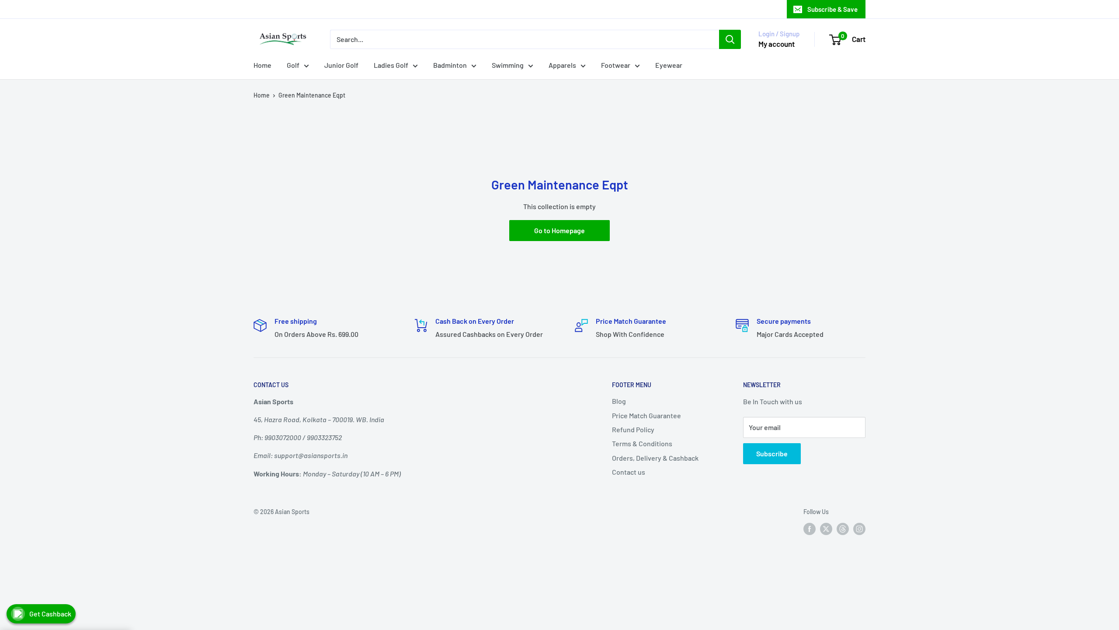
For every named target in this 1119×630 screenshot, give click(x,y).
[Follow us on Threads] (843, 529)
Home (262, 65)
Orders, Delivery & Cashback (655, 458)
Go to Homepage (559, 230)
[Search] (730, 39)
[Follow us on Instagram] (859, 529)
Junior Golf (341, 65)
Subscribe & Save (832, 9)
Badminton (450, 65)
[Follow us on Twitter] (826, 529)
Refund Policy (633, 429)
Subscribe (772, 453)
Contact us (628, 472)
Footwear (615, 65)
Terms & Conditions (642, 443)
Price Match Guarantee (646, 415)
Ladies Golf (391, 65)
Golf (293, 65)
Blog (619, 401)
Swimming (508, 65)
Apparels (562, 65)
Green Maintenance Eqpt (311, 95)
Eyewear (668, 65)
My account (776, 43)
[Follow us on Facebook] (809, 529)
